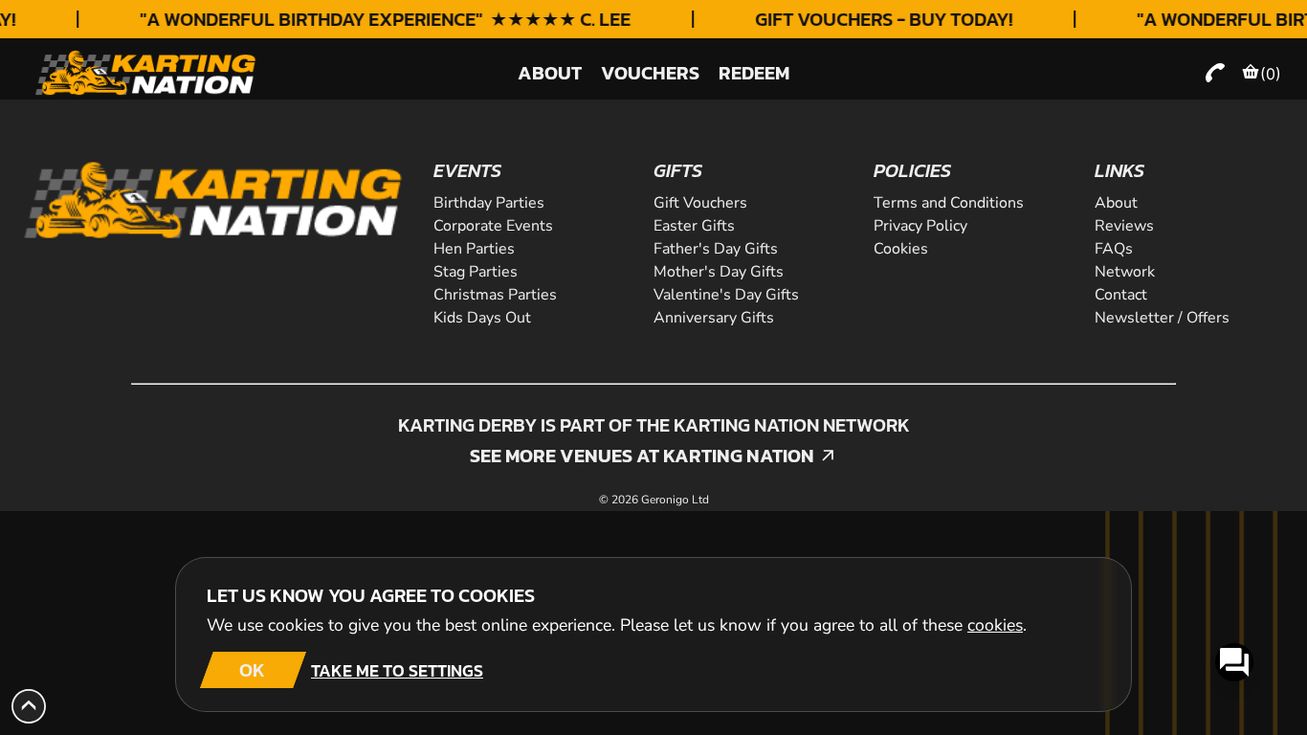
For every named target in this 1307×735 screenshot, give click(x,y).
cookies (995, 624)
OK (252, 670)
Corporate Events (493, 225)
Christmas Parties (495, 294)
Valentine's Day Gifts (726, 294)
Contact (1121, 294)
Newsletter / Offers (1162, 317)
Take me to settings (397, 670)
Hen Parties (474, 248)
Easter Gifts (694, 225)
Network (1125, 271)
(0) (1270, 73)
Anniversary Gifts (714, 317)
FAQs (1114, 248)
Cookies (901, 248)
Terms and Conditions (949, 202)
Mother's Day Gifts (719, 271)
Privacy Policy (920, 225)
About (1116, 202)
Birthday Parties (488, 202)
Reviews (1124, 225)
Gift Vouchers (700, 202)
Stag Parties (475, 271)
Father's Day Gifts (716, 248)
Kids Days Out (482, 317)
